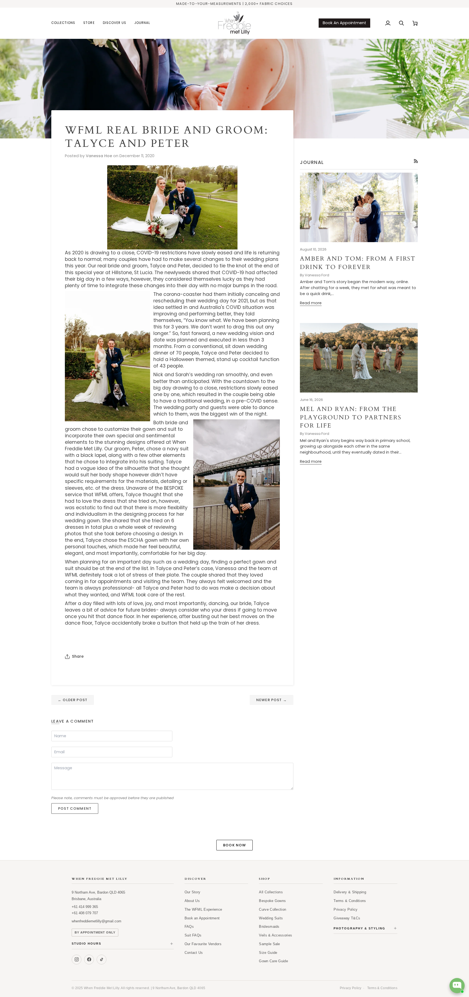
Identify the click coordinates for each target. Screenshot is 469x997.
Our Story (193, 892)
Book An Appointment (344, 23)
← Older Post (72, 699)
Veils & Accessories (275, 935)
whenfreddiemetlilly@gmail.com (96, 921)
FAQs (189, 927)
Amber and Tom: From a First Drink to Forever (358, 263)
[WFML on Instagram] (76, 959)
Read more (311, 303)
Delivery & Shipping (350, 892)
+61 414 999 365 (85, 907)
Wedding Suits (271, 918)
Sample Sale (269, 944)
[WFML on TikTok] (101, 959)
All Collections (271, 892)
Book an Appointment (202, 918)
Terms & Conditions (350, 901)
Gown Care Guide (273, 961)
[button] (65, 23)
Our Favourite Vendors (203, 944)
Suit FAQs (193, 935)
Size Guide (268, 953)
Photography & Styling (365, 928)
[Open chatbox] (457, 985)
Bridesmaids (269, 927)
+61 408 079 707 (85, 913)
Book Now (234, 845)
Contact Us (194, 953)
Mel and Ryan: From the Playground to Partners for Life (350, 417)
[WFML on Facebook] (89, 959)
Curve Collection (272, 909)
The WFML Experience (203, 909)
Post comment (74, 808)
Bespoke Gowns (272, 901)
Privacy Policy (345, 909)
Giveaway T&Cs (347, 918)
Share (78, 656)
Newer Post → (271, 699)
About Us (192, 901)
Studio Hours (123, 944)
